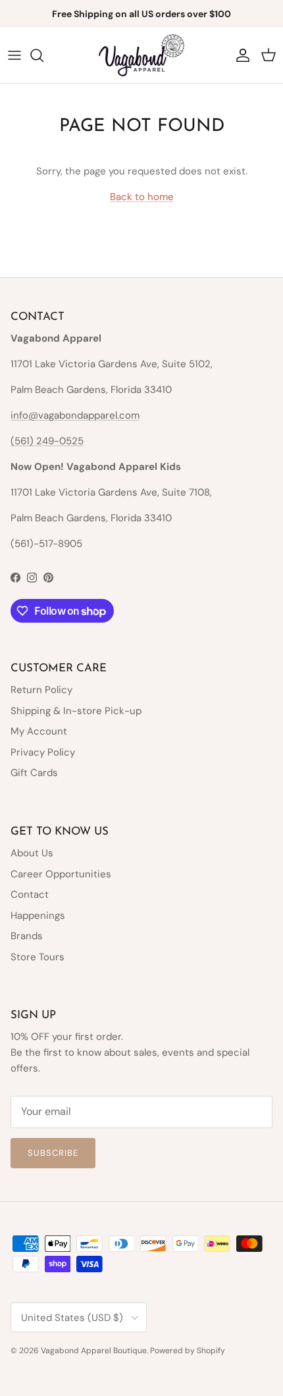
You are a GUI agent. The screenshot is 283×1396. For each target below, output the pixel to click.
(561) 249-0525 (47, 441)
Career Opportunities (61, 874)
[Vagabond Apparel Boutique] (141, 55)
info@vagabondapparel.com (75, 415)
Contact (30, 894)
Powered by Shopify (187, 1350)
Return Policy (41, 689)
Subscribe (53, 1152)
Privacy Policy (43, 752)
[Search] (43, 55)
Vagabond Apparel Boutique (94, 1350)
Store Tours (37, 957)
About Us (32, 853)
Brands (27, 936)
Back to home (142, 196)
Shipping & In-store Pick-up (76, 710)
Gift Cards (34, 772)
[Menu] (14, 55)
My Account (39, 731)
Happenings (38, 915)
